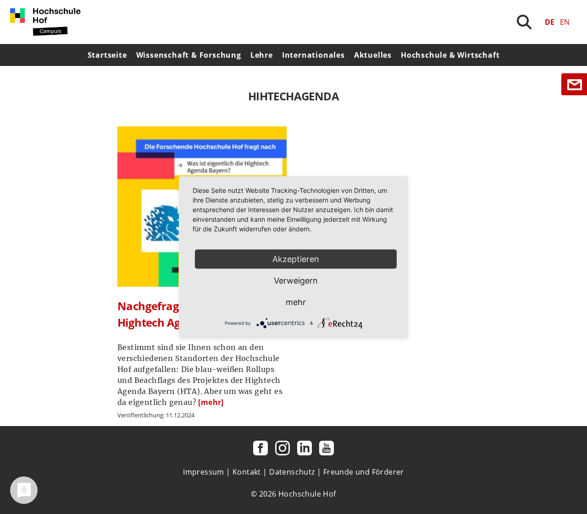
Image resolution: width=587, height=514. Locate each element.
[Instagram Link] (282, 448)
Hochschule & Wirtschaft (450, 55)
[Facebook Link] (260, 448)
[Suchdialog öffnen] (524, 22)
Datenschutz (292, 472)
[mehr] (210, 402)
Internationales (313, 55)
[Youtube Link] (326, 448)
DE (549, 22)
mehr (296, 302)
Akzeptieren (295, 259)
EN (565, 22)
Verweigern (296, 280)
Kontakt (247, 472)
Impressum (203, 472)
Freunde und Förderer (363, 472)
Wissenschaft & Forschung (188, 55)
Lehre (261, 55)
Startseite (107, 55)
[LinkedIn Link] (304, 448)
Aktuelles (373, 55)
